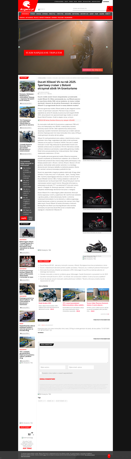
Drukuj (50, 93)
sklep (66, 1)
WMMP (21, 323)
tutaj (44, 455)
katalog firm (87, 1)
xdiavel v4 (50, 401)
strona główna (58, 1)
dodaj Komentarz (47, 379)
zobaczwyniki (30, 218)
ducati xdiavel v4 (61, 401)
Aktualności (55, 78)
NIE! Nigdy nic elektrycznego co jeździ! (27, 212)
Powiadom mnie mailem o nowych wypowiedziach (57, 373)
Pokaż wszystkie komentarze (102, 319)
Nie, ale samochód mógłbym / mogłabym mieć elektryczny (26, 202)
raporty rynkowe (45, 17)
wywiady (54, 17)
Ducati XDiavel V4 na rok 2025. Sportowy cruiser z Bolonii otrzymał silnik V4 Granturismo (79, 78)
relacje (36, 17)
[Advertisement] (59, 231)
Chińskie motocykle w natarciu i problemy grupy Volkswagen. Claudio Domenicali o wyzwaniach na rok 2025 (74, 274)
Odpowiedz (41, 332)
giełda (80, 1)
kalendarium (68, 17)
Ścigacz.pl (26, 6)
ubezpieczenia (96, 1)
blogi (75, 1)
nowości (22, 17)
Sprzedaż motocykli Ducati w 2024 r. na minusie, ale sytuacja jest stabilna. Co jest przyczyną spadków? (72, 277)
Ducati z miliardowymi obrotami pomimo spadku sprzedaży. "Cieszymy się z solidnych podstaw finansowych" (74, 268)
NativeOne (74, 314)
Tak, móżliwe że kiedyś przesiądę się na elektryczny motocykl (27, 173)
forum (71, 1)
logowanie (106, 1)
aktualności (29, 17)
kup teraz (27, 448)
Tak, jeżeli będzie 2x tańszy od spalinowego (27, 183)
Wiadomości (49, 78)
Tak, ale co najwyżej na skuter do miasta (26, 192)
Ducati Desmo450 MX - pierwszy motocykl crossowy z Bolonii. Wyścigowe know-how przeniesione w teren (73, 265)
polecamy (61, 17)
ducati (42, 401)
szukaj (110, 9)
